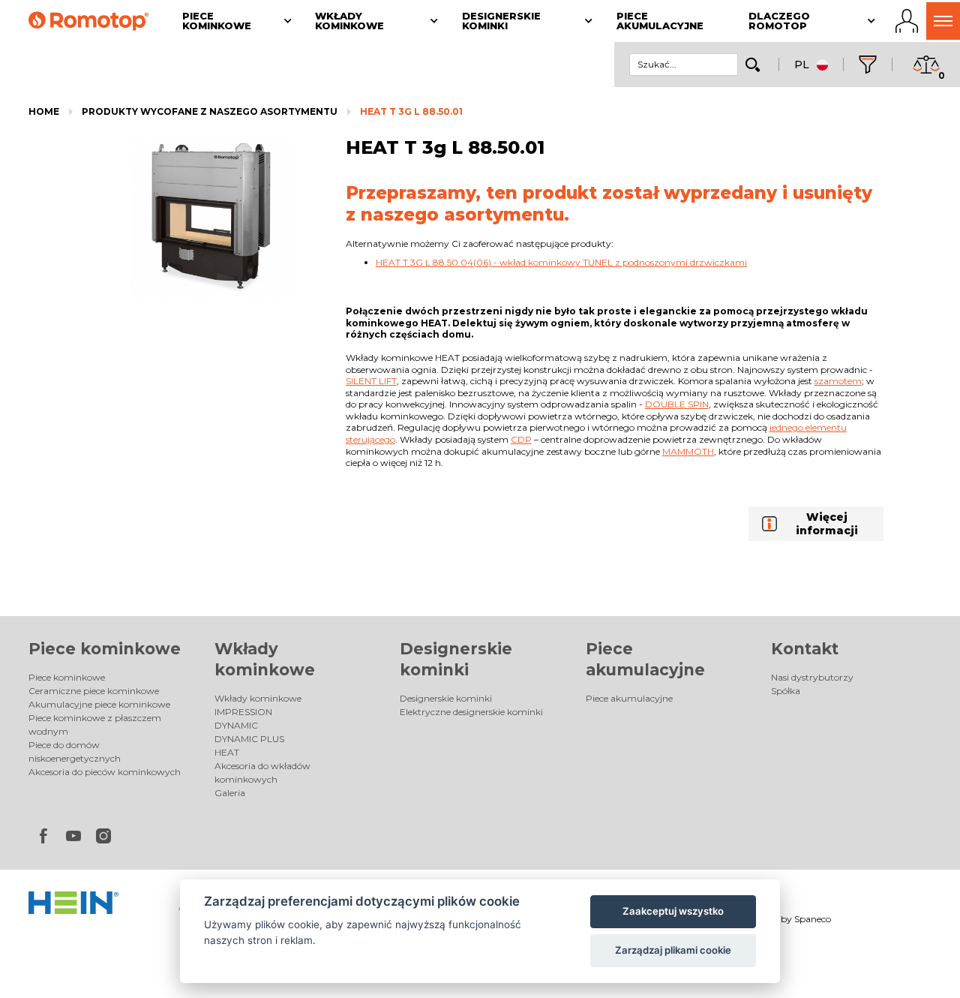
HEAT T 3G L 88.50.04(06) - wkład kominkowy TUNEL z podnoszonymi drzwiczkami (561, 262)
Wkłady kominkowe (258, 698)
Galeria (229, 792)
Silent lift (371, 380)
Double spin (677, 404)
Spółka (785, 690)
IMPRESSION (243, 711)
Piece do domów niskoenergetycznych (74, 751)
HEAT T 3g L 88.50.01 (411, 111)
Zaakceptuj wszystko (673, 911)
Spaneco (812, 918)
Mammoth (688, 451)
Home (43, 111)
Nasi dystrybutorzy (812, 677)
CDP (521, 439)
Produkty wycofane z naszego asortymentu (210, 111)
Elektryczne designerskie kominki (471, 711)
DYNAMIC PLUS (249, 738)
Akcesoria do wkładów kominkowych (262, 772)
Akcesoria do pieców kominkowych (104, 771)
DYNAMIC (236, 725)
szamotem (838, 380)
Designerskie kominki (446, 698)
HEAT (226, 752)
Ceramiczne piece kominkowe (93, 690)
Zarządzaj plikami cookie (673, 950)
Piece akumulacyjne (629, 698)
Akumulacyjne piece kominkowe (99, 704)
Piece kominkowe (104, 648)
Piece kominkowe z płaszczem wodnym (94, 724)
